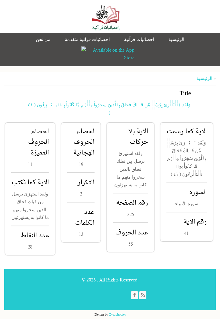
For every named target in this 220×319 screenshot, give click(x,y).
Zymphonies (117, 314)
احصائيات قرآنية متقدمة (87, 39)
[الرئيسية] (106, 17)
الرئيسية (176, 39)
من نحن (43, 39)
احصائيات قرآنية (139, 39)
